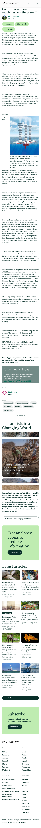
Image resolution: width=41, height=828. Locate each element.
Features (5, 767)
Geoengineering (22, 403)
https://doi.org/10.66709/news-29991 (17, 381)
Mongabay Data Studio (10, 799)
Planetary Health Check (10, 791)
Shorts (4, 764)
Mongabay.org (7, 785)
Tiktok (24, 794)
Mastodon (25, 803)
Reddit (24, 797)
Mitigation (7, 407)
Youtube (24, 785)
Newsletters (26, 764)
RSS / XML (25, 812)
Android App (26, 806)
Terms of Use (26, 770)
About (24, 752)
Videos (4, 752)
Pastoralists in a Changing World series (18, 519)
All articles (8, 698)
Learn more (14, 552)
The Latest (6, 770)
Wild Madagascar (8, 779)
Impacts (24, 761)
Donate (24, 758)
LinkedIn (25, 779)
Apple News (26, 809)
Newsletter (14, 727)
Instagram (25, 782)
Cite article (8, 29)
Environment (8, 403)
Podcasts (5, 755)
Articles (5, 758)
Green (34, 403)
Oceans (17, 407)
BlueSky (25, 800)
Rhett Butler (12, 392)
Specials (5, 761)
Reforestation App (8, 788)
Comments (8, 24)
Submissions (26, 767)
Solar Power (28, 407)
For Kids (5, 782)
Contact (24, 755)
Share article (22, 24)
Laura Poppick (13, 17)
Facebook (25, 791)
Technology (8, 410)
